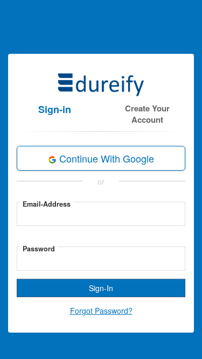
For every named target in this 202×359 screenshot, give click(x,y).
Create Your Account (147, 113)
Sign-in (54, 109)
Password (39, 249)
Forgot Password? (101, 310)
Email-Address (47, 204)
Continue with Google (105, 158)
